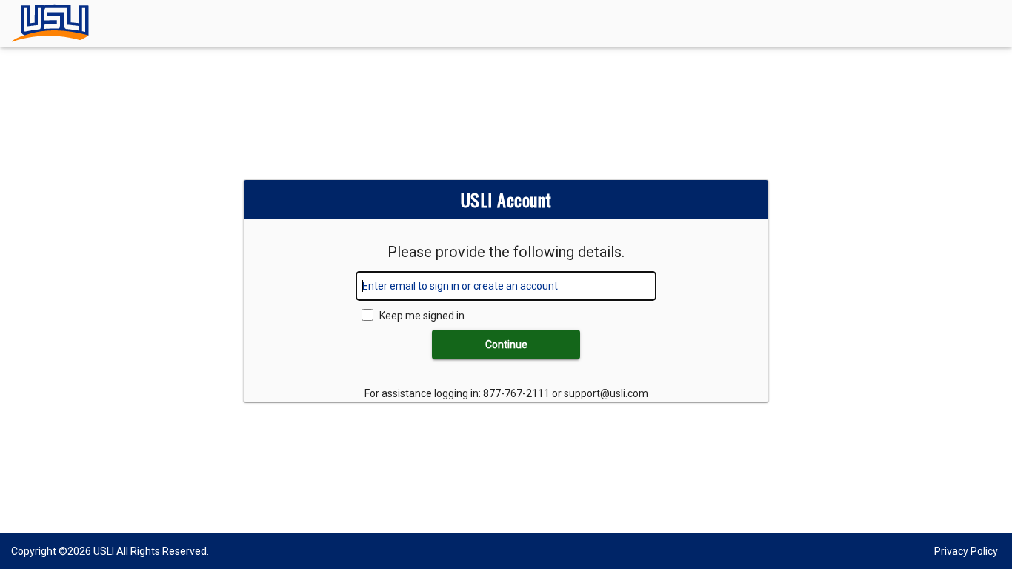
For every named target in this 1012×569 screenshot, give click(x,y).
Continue (506, 344)
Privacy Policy (966, 551)
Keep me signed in (422, 316)
